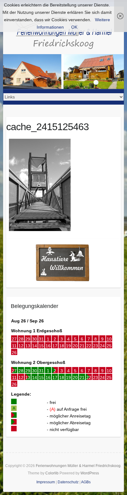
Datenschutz (68, 482)
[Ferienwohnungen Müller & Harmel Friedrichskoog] (63, 34)
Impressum (45, 482)
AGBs (86, 482)
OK (74, 27)
